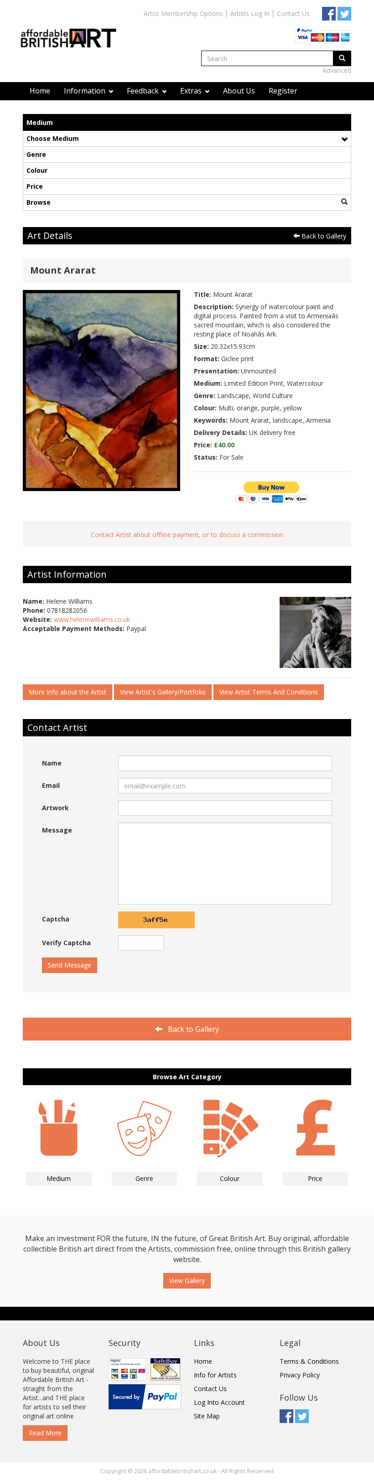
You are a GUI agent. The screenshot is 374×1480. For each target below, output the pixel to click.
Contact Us (293, 13)
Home (40, 91)
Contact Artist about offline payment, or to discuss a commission (187, 534)
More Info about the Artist (67, 692)
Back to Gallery (323, 236)
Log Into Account (219, 1402)
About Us (239, 91)
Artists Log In (250, 13)
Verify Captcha (66, 942)
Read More (45, 1432)
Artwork (55, 807)
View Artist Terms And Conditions (268, 692)
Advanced (336, 70)
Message (57, 830)
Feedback (144, 91)
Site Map (207, 1416)
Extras (191, 91)
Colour (36, 170)
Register (283, 91)
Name (52, 763)
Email (51, 785)
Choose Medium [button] (52, 138)
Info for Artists (215, 1375)
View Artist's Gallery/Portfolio (163, 692)
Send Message (69, 965)
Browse (38, 202)
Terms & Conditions (309, 1361)
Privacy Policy (300, 1375)
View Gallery (187, 1280)
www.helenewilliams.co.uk (92, 619)
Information (85, 91)
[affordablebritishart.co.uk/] (73, 30)
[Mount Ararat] (101, 389)
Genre (36, 154)
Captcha (55, 919)
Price (34, 186)
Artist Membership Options (183, 13)
